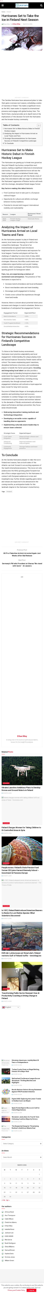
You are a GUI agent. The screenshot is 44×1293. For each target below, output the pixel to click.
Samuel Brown (10, 1250)
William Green (9, 1260)
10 (10, 1183)
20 (28, 1188)
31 (10, 1196)
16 (4, 1188)
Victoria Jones (10, 1257)
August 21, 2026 (7, 875)
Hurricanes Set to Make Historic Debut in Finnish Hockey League (22, 130)
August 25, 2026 (7, 793)
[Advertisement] (22, 73)
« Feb (3, 1200)
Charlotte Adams (11, 1222)
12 (22, 1183)
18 (16, 1188)
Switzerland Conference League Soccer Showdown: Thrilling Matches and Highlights (26, 1080)
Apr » (8, 1200)
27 (28, 1192)
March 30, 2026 (27, 24)
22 (39, 1188)
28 (33, 1192)
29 (39, 1192)
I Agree (31, 1290)
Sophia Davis (9, 1253)
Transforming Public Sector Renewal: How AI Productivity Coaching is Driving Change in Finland (20, 995)
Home (3, 12)
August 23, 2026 (7, 833)
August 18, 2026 (7, 958)
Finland (9, 12)
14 (33, 1183)
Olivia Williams (9, 1246)
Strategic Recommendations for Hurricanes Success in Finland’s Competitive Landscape (20, 140)
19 (22, 1188)
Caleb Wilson (9, 1219)
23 (4, 1192)
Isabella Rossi (9, 1229)
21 (33, 1188)
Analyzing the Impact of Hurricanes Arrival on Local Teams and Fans (20, 135)
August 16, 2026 (7, 1001)
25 (16, 1192)
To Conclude (9, 143)
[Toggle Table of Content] (37, 125)
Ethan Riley (16, 24)
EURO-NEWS (9, 1236)
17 (10, 1188)
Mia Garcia (8, 1240)
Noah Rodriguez (10, 1243)
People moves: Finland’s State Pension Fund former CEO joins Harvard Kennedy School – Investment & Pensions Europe (20, 870)
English (8, 1007)
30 (4, 1196)
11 (16, 1183)
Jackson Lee (9, 1233)
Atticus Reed (9, 1212)
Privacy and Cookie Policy (16, 1290)
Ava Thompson (10, 1215)
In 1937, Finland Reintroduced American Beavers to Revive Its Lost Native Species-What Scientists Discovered (22, 913)
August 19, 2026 (7, 918)
